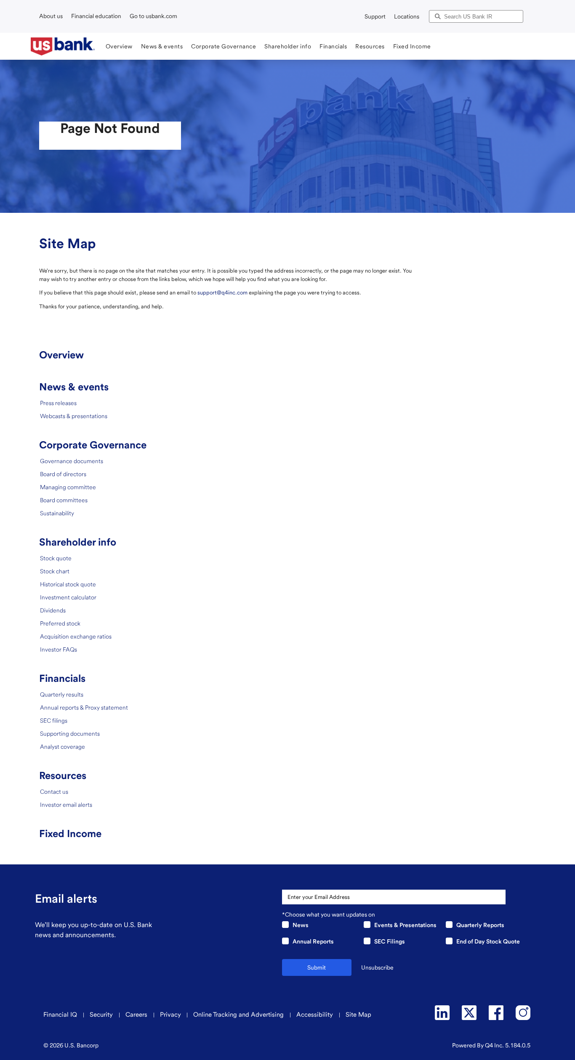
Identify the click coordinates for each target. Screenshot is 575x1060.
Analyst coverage (62, 746)
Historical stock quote (68, 584)
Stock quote (56, 558)
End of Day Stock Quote (488, 941)
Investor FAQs (58, 649)
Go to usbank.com (153, 16)
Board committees (64, 500)
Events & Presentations (405, 925)
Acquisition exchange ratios (76, 636)
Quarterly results (61, 694)
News (301, 925)
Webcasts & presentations (73, 416)
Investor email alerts (66, 804)
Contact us (54, 791)
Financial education (96, 16)
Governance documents (71, 461)
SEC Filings (389, 941)
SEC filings (53, 720)
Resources (62, 775)
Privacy (170, 1014)
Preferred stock (60, 623)
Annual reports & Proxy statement (84, 707)
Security (102, 1014)
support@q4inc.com (222, 292)
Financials (62, 678)
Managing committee (68, 487)
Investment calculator (68, 597)
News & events (74, 387)
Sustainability (57, 513)
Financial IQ (61, 1014)
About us (51, 16)
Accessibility (315, 1014)
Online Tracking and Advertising (239, 1014)
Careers (137, 1014)
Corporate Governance (92, 445)
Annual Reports (313, 941)
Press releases (58, 403)
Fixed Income (70, 833)
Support (375, 16)
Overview (61, 355)
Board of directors (63, 474)
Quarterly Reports (480, 925)
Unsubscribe (377, 967)
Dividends (53, 610)
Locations (406, 16)
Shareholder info (77, 542)
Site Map (358, 1014)
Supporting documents (70, 733)
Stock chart (54, 571)
